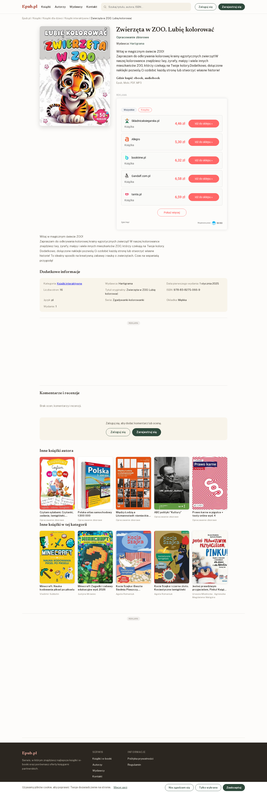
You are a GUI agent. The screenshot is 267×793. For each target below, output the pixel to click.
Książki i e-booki (102, 758)
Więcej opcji (120, 787)
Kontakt (91, 6)
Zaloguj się (206, 6)
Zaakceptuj (233, 787)
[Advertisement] (133, 354)
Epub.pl (29, 7)
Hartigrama (137, 43)
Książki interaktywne (77, 18)
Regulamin (134, 764)
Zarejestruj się (231, 6)
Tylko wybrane (208, 787)
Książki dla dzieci (53, 18)
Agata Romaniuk (125, 594)
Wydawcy (76, 6)
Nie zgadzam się (179, 787)
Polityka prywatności (140, 758)
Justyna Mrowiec (87, 594)
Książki (46, 6)
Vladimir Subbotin (49, 594)
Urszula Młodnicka (202, 594)
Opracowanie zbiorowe (132, 37)
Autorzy (60, 6)
